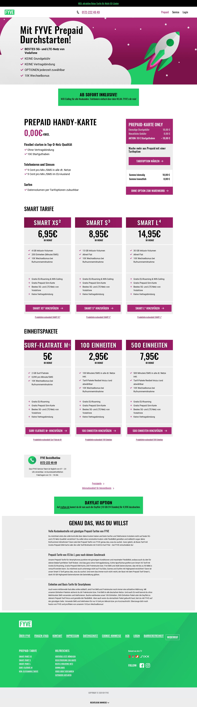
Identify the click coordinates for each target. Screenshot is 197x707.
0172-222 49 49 (48, 463)
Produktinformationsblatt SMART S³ (98, 317)
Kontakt (57, 636)
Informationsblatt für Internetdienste (96, 488)
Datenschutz (90, 636)
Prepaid (165, 12)
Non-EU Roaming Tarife (28, 671)
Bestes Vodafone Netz (64, 663)
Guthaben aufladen (63, 675)
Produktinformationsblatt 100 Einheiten (98, 439)
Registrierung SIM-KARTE (65, 660)
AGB (127, 636)
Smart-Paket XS (25, 656)
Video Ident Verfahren (64, 671)
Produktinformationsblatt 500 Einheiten (149, 439)
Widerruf (172, 637)
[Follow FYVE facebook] (142, 665)
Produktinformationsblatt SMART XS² (47, 317)
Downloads (60, 667)
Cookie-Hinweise (111, 636)
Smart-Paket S (25, 660)
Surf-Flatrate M (25, 667)
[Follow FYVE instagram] (148, 665)
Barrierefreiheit (154, 636)
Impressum (72, 636)
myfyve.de (65, 507)
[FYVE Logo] (9, 12)
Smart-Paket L (25, 663)
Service (175, 12)
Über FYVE (24, 636)
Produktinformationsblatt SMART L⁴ (149, 317)
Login (185, 12)
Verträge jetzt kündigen (65, 656)
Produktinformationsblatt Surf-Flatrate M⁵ (47, 439)
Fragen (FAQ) (41, 636)
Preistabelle (97, 483)
